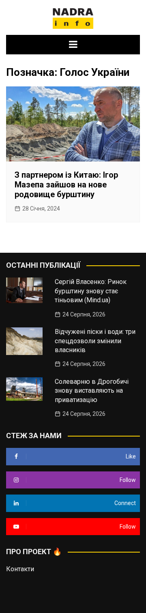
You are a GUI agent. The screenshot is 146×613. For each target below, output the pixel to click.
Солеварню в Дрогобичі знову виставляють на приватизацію (92, 391)
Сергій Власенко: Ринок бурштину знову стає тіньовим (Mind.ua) (91, 291)
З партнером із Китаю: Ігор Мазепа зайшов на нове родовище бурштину (66, 184)
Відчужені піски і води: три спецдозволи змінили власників (95, 341)
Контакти (20, 569)
